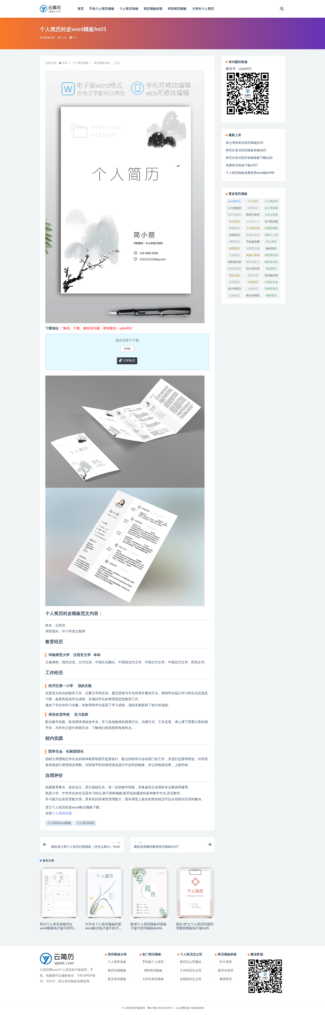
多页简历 (234, 221)
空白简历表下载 (253, 269)
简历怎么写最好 (190, 962)
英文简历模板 (117, 979)
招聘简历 (234, 248)
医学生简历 (234, 214)
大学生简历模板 (153, 979)
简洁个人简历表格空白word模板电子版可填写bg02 (56, 928)
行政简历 (253, 282)
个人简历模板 (81, 63)
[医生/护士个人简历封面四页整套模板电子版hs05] (195, 892)
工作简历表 (253, 228)
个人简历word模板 (59, 823)
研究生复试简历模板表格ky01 (246, 150)
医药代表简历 (253, 215)
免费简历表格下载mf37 (242, 165)
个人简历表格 (129, 8)
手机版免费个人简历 (253, 242)
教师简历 (271, 248)
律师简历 (234, 241)
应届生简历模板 (253, 236)
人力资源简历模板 (234, 209)
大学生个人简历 (203, 8)
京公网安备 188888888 (190, 1008)
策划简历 (271, 268)
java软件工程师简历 (234, 202)
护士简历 (271, 241)
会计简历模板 (271, 209)
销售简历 (271, 295)
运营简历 (253, 288)
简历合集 (234, 275)
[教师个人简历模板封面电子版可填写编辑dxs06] (149, 892)
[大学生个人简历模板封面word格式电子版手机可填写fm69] (104, 892)
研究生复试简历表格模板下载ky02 (249, 157)
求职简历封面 (271, 256)
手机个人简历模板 (101, 8)
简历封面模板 (117, 970)
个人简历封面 (62, 813)
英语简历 (234, 282)
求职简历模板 (177, 8)
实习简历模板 (271, 222)
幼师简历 (234, 235)
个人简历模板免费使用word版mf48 (250, 173)
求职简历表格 (234, 263)
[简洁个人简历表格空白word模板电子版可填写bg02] (59, 892)
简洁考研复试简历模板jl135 (244, 142)
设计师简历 (234, 288)
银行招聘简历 (253, 296)
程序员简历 (234, 268)
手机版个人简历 (153, 962)
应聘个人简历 (271, 236)
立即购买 (128, 360)
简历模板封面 (153, 8)
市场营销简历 (271, 229)
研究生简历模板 (271, 263)
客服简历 (234, 228)
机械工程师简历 (253, 256)
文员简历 (234, 255)
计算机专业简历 (271, 283)
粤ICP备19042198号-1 (160, 1008)
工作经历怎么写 (190, 970)
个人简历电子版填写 (133, 1008)
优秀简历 (253, 208)
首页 (81, 8)
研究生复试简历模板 (253, 263)
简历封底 (253, 275)
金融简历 (234, 295)
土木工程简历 (271, 215)
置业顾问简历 (271, 276)
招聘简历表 (253, 248)
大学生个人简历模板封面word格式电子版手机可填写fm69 (103, 928)
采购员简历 (271, 288)
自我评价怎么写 (190, 979)
